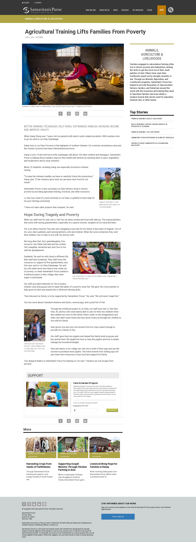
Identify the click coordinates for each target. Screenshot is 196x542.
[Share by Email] (77, 115)
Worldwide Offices (42, 525)
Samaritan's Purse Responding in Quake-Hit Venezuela (152, 138)
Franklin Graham (28, 525)
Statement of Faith (58, 523)
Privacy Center (45, 523)
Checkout (112, 410)
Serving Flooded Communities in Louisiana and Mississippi (149, 144)
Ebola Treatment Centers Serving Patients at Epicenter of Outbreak (149, 125)
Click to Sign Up (118, 517)
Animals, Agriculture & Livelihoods (44, 18)
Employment (86, 523)
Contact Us (54, 525)
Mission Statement (74, 523)
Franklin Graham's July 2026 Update (145, 132)
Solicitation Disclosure (30, 523)
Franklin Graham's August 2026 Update (146, 119)
